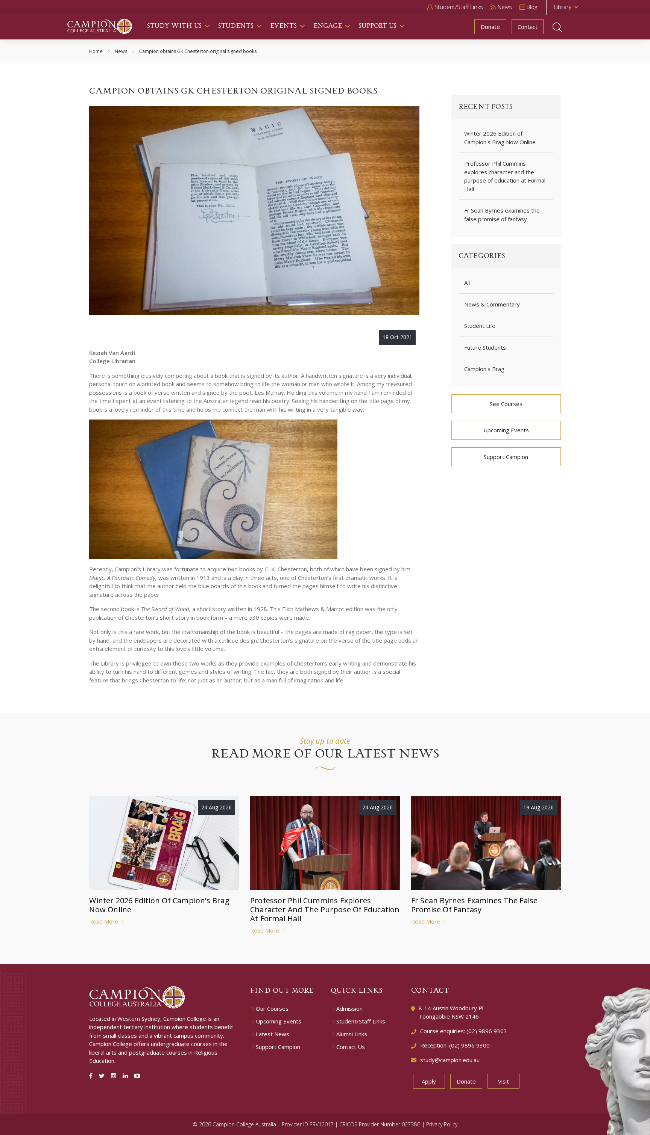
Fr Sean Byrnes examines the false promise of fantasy (502, 215)
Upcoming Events (506, 430)
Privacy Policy (441, 1124)
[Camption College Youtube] (137, 1076)
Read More (104, 921)
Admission (349, 1008)
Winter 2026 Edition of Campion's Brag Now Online (500, 138)
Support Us (377, 26)
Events (283, 26)
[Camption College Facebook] (92, 1076)
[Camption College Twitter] (103, 1076)
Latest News (272, 1034)
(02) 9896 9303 (486, 1031)
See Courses (506, 404)
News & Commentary (492, 304)
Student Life (479, 325)
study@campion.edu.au (450, 1060)
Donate (490, 26)
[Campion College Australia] (99, 25)
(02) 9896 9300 (469, 1045)
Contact (528, 26)
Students (236, 26)
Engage (327, 26)
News (121, 51)
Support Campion (506, 456)
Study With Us (174, 26)
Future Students (485, 347)
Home (96, 51)
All (467, 282)
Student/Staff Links (360, 1021)
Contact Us (350, 1047)
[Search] (565, 27)
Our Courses (272, 1008)
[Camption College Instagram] (115, 1076)
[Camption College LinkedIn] (127, 1076)
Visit (503, 1081)
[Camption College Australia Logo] (137, 996)
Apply (429, 1081)
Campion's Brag (484, 369)
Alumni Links (351, 1034)
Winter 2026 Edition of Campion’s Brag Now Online (159, 905)
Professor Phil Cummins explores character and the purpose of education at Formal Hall (504, 176)
